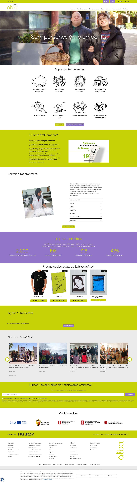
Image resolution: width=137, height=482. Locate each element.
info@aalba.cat (115, 434)
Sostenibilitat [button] (10, 447)
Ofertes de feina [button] (93, 447)
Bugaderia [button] (73, 210)
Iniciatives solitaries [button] (74, 454)
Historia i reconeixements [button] (13, 449)
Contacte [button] (92, 449)
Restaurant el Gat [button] (75, 200)
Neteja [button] (71, 206)
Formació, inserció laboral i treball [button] (35, 449)
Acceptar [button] (110, 475)
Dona (113, 1)
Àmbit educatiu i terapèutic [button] (34, 445)
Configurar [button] (83, 475)
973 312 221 (125, 434)
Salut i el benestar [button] (32, 447)
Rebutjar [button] (97, 475)
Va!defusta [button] (73, 220)
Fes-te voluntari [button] (73, 452)
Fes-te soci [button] (72, 456)
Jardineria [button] (72, 213)
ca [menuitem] (8, 1)
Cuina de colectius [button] (75, 216)
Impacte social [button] (11, 452)
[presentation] (7, 357)
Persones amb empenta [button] (13, 454)
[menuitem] (10, 1)
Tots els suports (60, 124)
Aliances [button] (10, 456)
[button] (120, 1)
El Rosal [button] (72, 203)
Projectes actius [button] (73, 447)
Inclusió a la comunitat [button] (33, 452)
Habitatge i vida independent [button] (34, 454)
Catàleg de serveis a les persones (75, 124)
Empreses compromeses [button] (75, 449)
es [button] (12, 1)
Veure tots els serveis (68, 226)
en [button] (10, 1)
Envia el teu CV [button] (93, 445)
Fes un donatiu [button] (73, 445)
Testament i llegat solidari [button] (75, 458)
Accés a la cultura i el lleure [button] (34, 456)
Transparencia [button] (11, 445)
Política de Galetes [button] (48, 479)
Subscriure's (130, 394)
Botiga (106, 1)
